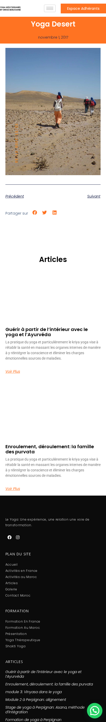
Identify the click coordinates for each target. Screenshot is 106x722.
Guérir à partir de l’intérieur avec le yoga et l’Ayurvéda (46, 332)
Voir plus (12, 371)
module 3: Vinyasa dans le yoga (33, 691)
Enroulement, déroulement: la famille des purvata (49, 449)
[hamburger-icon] (50, 8)
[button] (35, 212)
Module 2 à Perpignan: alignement (35, 699)
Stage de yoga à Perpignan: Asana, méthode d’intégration (45, 710)
